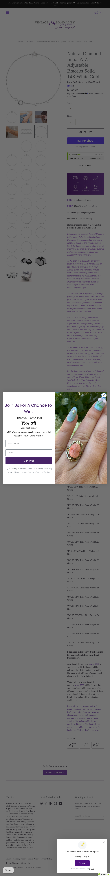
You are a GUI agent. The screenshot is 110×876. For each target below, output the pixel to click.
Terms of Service (43, 472)
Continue (28, 460)
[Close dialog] (104, 395)
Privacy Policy (26, 472)
